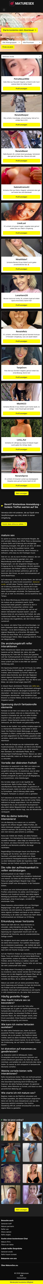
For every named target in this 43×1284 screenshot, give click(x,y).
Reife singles (6, 1235)
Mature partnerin (7, 1226)
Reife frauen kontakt (9, 1254)
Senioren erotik (7, 1252)
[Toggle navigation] (4, 10)
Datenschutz (21, 1278)
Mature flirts (5, 1242)
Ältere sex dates (7, 1245)
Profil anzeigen (21, 89)
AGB (21, 1276)
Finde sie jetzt (7, 47)
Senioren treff (6, 1224)
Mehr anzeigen (21, 493)
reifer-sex (35, 686)
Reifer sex (5, 1229)
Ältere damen (6, 1232)
